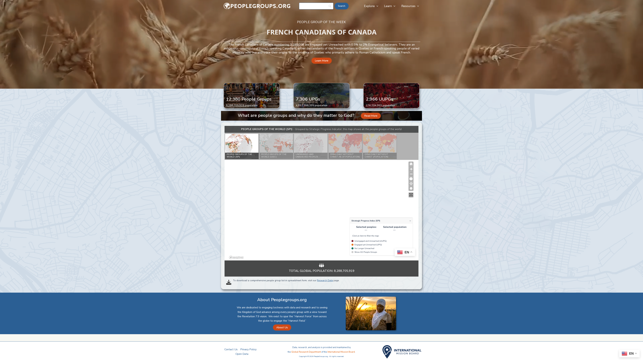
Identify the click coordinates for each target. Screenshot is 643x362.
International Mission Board (341, 351)
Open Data (241, 354)
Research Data (325, 280)
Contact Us (231, 349)
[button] (376, 6)
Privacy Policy (248, 349)
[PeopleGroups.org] (257, 6)
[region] (321, 193)
